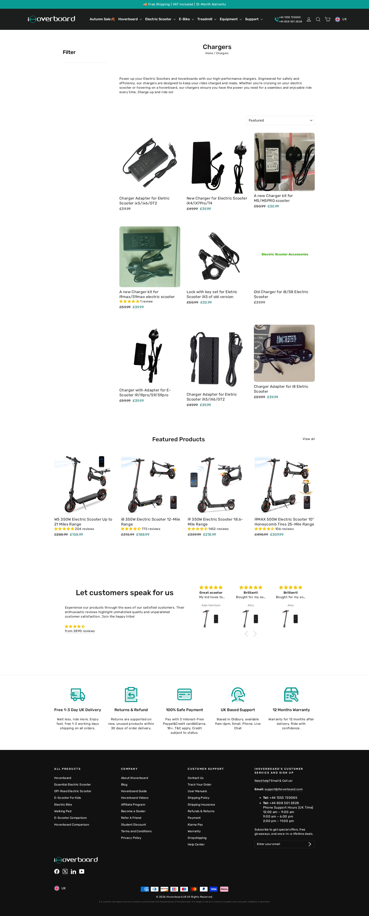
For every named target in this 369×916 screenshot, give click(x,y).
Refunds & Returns (201, 811)
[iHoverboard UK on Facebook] (56, 871)
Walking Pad (62, 811)
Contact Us (196, 778)
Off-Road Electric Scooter (72, 791)
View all (309, 439)
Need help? (263, 780)
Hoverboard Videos (134, 797)
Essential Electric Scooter (72, 784)
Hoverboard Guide (134, 791)
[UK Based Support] (237, 694)
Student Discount (133, 824)
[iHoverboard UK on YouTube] (81, 871)
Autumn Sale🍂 (102, 19)
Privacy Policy (131, 837)
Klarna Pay (195, 824)
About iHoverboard (134, 778)
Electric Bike (63, 804)
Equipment (229, 19)
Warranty (194, 831)
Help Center (196, 844)
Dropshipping (197, 837)
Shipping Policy (199, 797)
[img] (124, 626)
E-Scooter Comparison (70, 817)
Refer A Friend (131, 817)
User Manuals (197, 791)
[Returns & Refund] (131, 694)
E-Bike (185, 19)
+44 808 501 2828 (284, 803)
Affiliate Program (133, 804)
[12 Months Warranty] (291, 694)
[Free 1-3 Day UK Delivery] (77, 694)
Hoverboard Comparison (71, 824)
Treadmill (205, 19)
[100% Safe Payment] (184, 694)
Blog (124, 784)
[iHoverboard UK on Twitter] (65, 871)
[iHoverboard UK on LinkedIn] (73, 871)
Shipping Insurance (201, 804)
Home (209, 53)
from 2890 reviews (80, 631)
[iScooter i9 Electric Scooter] (211, 615)
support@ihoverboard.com (284, 789)
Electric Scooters (156, 79)
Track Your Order (199, 784)
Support (252, 19)
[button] (129, 301)
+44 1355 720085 (283, 798)
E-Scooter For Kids (67, 797)
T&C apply (182, 728)
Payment (194, 817)
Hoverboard (128, 19)
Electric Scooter (158, 19)
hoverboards (188, 79)
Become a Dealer (133, 811)
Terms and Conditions (136, 831)
